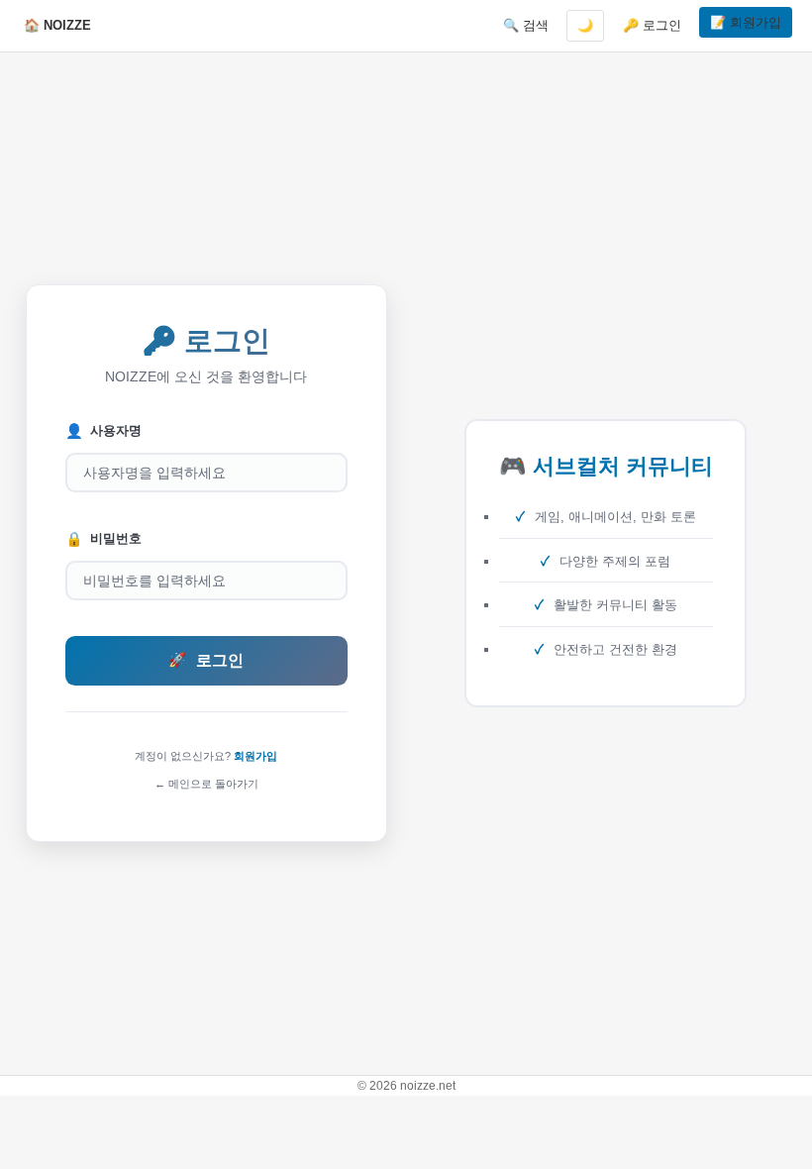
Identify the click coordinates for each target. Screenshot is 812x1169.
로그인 (206, 660)
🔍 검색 (526, 25)
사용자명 (103, 431)
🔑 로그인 (652, 25)
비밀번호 (103, 539)
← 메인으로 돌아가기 (206, 784)
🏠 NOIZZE (57, 25)
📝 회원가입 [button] (745, 22)
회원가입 (255, 756)
